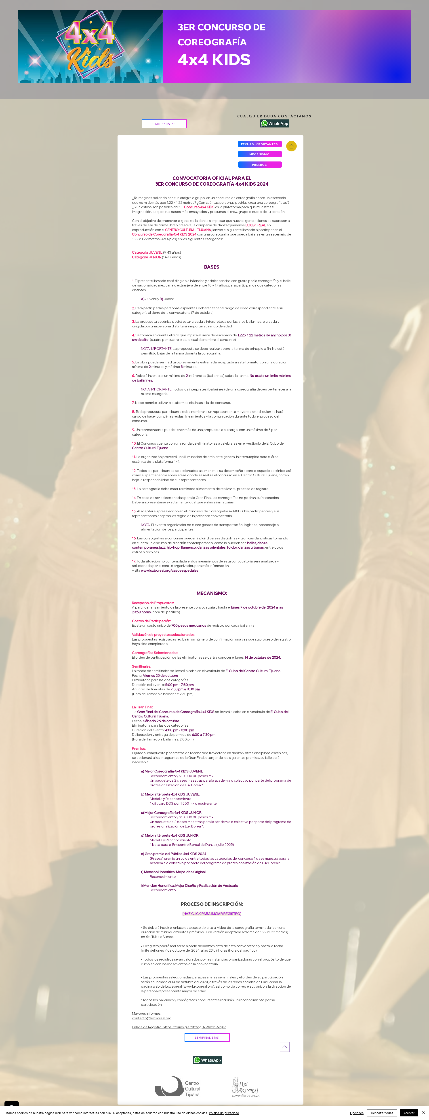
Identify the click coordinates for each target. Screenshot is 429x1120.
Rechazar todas (382, 1113)
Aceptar (409, 1113)
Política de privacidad (224, 1113)
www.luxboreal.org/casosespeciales (169, 570)
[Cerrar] (423, 1112)
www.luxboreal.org (198, 986)
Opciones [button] (357, 1113)
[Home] (291, 146)
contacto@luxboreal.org (151, 1018)
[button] (260, 144)
